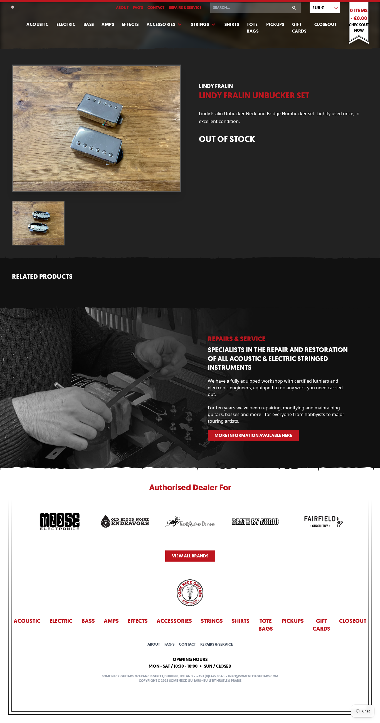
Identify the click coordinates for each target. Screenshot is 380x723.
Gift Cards (299, 27)
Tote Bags (252, 27)
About (122, 7)
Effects (130, 24)
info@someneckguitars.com (253, 676)
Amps (108, 24)
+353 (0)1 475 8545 (210, 676)
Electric (66, 24)
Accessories (161, 24)
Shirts (231, 24)
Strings (200, 24)
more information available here (253, 435)
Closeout (325, 24)
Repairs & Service (185, 7)
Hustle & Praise (228, 680)
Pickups (275, 24)
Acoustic (37, 24)
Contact (155, 7)
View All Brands (190, 556)
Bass (88, 24)
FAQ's (138, 7)
